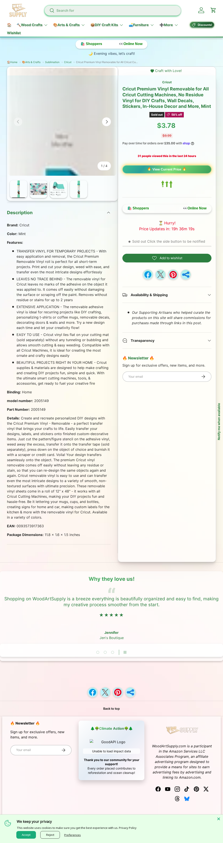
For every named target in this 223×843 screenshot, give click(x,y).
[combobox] (113, 10)
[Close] (218, 819)
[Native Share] (186, 274)
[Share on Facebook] (148, 274)
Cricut (167, 82)
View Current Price (166, 169)
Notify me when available (219, 421)
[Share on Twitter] (160, 274)
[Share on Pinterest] (173, 274)
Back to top (111, 708)
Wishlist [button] (14, 33)
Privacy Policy (128, 828)
